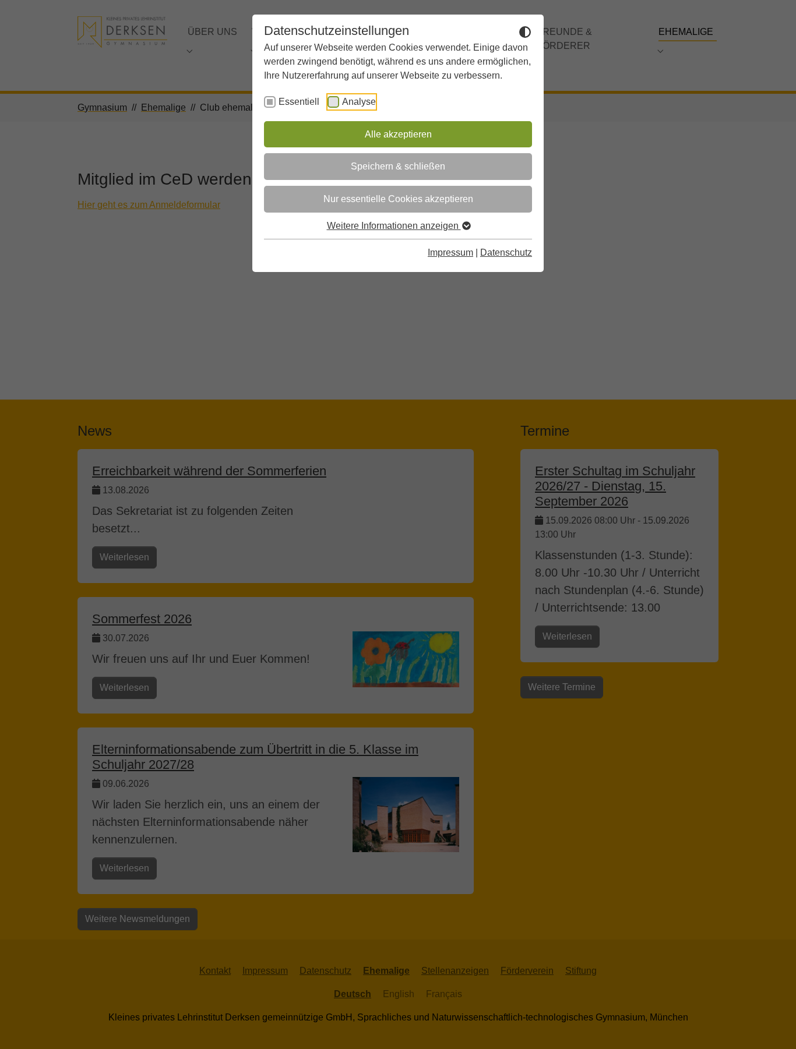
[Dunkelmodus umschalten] (525, 31)
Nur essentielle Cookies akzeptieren (398, 199)
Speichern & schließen (398, 166)
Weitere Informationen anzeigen (394, 226)
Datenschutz (506, 252)
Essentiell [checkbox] (299, 102)
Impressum (450, 252)
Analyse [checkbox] (359, 102)
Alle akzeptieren (398, 134)
